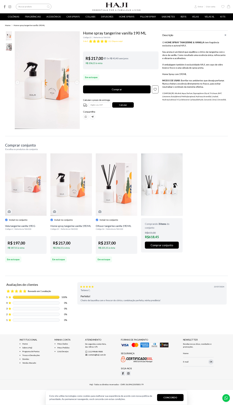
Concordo (170, 397)
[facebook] (5, 6)
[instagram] (10, 6)
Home (7, 25)
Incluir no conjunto (18, 219)
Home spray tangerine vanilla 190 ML (29, 25)
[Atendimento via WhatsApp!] (226, 398)
